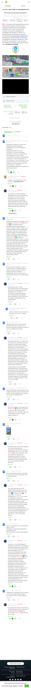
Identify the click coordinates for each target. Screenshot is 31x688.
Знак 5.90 (20, 556)
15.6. (26, 377)
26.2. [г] (5, 20)
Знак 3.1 (19, 222)
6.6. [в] (16, 544)
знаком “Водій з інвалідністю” (20, 36)
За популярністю (8, 131)
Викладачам (19, 671)
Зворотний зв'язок (15, 663)
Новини (13, 672)
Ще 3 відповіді (12, 213)
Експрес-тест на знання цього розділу (16, 12)
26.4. (25, 20)
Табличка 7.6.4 (18, 493)
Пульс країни (19, 672)
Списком (23, 5)
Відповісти (8, 170)
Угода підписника (20, 675)
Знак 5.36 (12, 237)
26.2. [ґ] (13, 20)
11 (8, 186)
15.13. (13, 379)
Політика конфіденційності (10, 676)
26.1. (13, 513)
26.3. (27, 341)
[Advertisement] (15, 640)
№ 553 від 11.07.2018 (12, 44)
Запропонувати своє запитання (9, 667)
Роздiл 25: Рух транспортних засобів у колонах (8, 106)
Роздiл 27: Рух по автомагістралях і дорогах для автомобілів (23, 106)
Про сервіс (12, 671)
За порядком (17, 131)
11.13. (7, 242)
